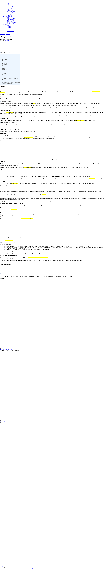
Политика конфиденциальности (33, 568)
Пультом (5, 65)
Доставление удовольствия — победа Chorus (11, 78)
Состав (5, 70)
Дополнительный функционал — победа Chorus (12, 82)
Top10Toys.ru (2, 0)
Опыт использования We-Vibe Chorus (8, 75)
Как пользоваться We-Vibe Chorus (8, 61)
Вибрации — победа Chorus (8, 77)
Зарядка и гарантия (7, 74)
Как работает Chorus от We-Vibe (9, 58)
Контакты (22, 568)
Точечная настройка (7, 59)
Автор (25, 568)
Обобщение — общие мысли (7, 83)
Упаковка (3, 68)
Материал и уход (5, 69)
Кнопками (5, 64)
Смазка (5, 73)
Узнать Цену (2, 262)
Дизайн (3, 56)
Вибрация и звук (6, 60)
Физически (5, 63)
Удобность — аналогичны (8, 79)
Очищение (5, 72)
